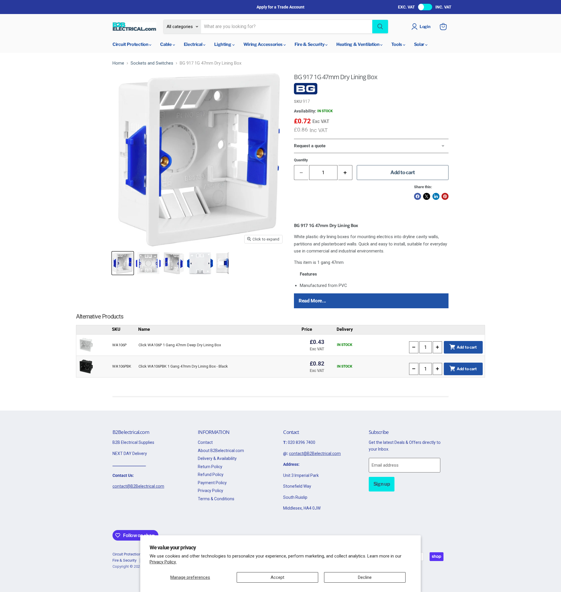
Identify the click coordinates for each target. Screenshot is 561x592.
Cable (166, 44)
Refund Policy (211, 474)
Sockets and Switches (152, 63)
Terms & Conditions (216, 498)
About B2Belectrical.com (221, 450)
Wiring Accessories (263, 44)
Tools (397, 44)
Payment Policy (212, 482)
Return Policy (210, 466)
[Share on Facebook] (417, 196)
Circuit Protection (130, 44)
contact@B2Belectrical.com (138, 486)
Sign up (381, 484)
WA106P (119, 345)
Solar (419, 44)
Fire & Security (310, 44)
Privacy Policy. (163, 562)
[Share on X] (426, 196)
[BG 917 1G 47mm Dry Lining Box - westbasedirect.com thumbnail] (123, 263)
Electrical (193, 44)
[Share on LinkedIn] (435, 196)
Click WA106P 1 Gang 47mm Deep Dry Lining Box (179, 345)
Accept (277, 577)
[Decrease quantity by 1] (413, 347)
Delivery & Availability (217, 458)
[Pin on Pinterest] (445, 196)
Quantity (301, 160)
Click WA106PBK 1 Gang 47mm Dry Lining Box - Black (183, 366)
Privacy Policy (210, 490)
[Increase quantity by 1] (345, 172)
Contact (205, 442)
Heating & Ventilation (358, 44)
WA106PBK (121, 366)
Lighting (223, 44)
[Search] (380, 26)
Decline (365, 577)
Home (118, 63)
